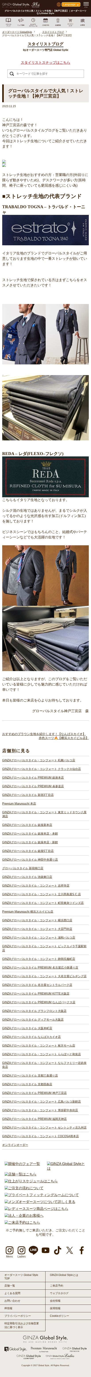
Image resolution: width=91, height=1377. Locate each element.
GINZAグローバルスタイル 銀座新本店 (27, 825)
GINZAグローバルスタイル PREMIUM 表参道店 (33, 786)
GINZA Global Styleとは (64, 1275)
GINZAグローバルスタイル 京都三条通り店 (30, 1075)
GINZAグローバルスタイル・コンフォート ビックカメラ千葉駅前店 (44, 948)
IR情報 (8, 1308)
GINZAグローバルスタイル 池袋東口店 (27, 877)
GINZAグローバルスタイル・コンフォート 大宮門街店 (37, 929)
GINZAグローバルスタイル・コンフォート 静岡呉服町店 (38, 959)
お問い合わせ (12, 1300)
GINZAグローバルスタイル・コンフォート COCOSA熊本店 (40, 1136)
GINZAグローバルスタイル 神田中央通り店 (30, 859)
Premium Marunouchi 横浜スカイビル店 (27, 911)
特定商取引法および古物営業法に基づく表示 (21, 1325)
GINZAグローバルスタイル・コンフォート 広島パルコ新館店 (41, 1101)
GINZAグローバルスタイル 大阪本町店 (27, 1028)
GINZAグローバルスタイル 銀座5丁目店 (28, 851)
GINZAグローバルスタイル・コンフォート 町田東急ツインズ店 (43, 903)
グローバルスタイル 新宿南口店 (22, 868)
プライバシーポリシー (17, 1315)
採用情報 (55, 1308)
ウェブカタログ (59, 1293)
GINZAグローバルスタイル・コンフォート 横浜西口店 (37, 920)
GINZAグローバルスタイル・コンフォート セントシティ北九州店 (44, 1127)
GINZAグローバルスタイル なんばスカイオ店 (31, 1037)
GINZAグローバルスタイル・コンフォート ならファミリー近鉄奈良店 (44, 1065)
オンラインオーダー (15, 1145)
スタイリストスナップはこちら (45, 62)
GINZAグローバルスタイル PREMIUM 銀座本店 (33, 777)
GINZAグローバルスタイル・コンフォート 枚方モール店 (38, 1045)
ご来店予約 (56, 1285)
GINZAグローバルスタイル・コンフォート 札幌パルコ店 (38, 760)
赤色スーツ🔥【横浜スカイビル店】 (64, 738)
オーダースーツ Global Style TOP (21, 1276)
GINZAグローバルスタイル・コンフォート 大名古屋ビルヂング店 (44, 976)
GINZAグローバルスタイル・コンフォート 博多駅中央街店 (40, 1110)
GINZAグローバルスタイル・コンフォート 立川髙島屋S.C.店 (41, 894)
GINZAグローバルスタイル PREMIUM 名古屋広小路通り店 (40, 967)
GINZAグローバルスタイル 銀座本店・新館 (30, 842)
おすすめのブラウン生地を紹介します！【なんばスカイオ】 (44, 734)
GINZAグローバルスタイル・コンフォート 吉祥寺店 (35, 885)
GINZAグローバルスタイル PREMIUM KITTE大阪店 (35, 993)
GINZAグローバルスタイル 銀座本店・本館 (30, 833)
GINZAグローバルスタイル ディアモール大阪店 (33, 1019)
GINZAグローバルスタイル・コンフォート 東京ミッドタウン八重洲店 (44, 814)
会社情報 (55, 1300)
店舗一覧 (9, 1285)
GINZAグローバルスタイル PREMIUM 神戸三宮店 (34, 1093)
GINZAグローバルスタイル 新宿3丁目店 (28, 795)
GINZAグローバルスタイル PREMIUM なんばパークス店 (38, 1002)
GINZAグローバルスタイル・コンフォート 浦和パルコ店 (38, 937)
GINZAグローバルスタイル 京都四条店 (27, 1084)
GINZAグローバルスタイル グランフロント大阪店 (34, 1011)
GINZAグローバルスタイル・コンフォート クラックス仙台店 (41, 769)
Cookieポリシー (59, 1315)
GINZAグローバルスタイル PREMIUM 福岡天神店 (34, 1119)
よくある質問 (12, 1293)
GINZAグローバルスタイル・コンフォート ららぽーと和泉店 (41, 1054)
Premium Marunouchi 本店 (19, 803)
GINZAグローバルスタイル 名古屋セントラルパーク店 (37, 985)
